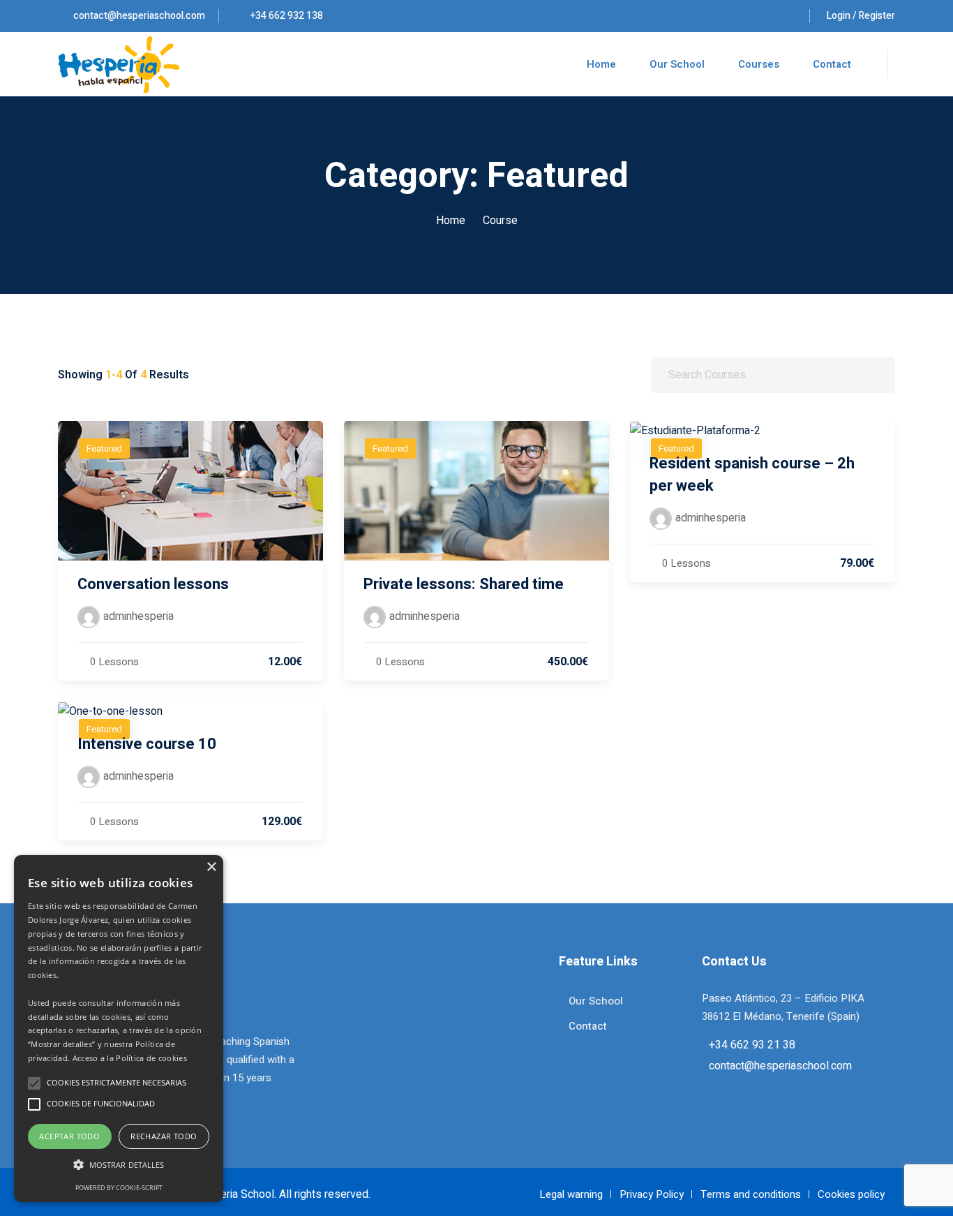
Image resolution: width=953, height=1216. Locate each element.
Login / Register (861, 15)
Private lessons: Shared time (463, 584)
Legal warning (571, 1194)
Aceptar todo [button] (69, 1136)
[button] (118, 1165)
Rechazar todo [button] (163, 1136)
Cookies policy (851, 1194)
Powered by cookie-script (119, 1187)
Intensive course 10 (146, 744)
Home (601, 64)
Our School (677, 64)
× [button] (211, 867)
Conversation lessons (153, 584)
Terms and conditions (750, 1194)
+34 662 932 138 (285, 15)
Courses (758, 64)
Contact (832, 64)
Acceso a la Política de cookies (130, 1058)
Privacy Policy (652, 1194)
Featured (104, 448)
